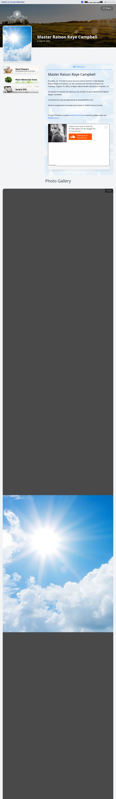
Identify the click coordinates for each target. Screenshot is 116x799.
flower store (53, 118)
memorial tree (77, 115)
